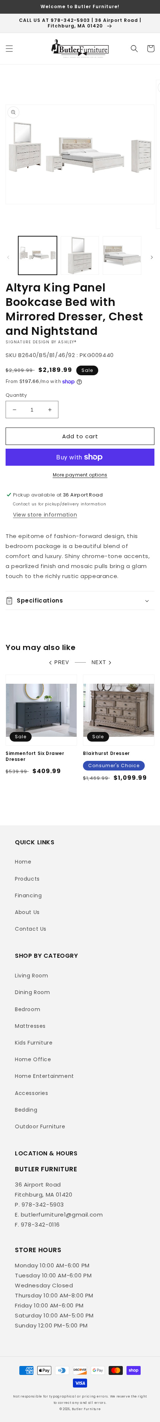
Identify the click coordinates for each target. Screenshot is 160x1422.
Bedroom (27, 1009)
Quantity (16, 395)
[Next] (152, 257)
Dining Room (32, 992)
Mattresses (30, 1026)
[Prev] (8, 257)
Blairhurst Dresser (106, 753)
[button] (9, 48)
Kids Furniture (33, 1042)
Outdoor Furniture (40, 1126)
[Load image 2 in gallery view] (80, 255)
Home (23, 861)
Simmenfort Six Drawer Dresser (35, 756)
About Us (27, 912)
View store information (45, 514)
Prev (61, 662)
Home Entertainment (44, 1076)
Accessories (31, 1093)
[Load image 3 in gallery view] (122, 255)
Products (27, 878)
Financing (28, 895)
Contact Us (31, 929)
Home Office (33, 1059)
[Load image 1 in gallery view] (37, 255)
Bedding (26, 1109)
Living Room (31, 975)
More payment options (80, 475)
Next (99, 662)
